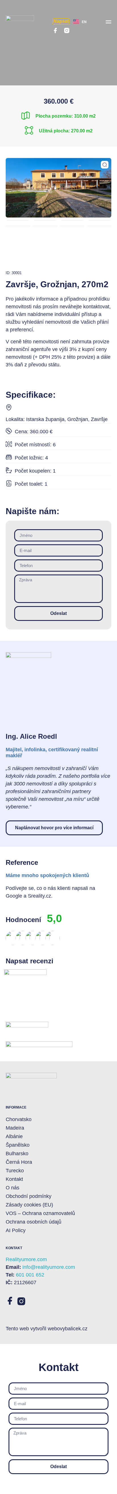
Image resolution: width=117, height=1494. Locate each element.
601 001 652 (30, 1275)
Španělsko (18, 1145)
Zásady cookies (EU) (29, 1205)
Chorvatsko (19, 1119)
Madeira (15, 1128)
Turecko (15, 1170)
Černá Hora (19, 1162)
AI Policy (16, 1230)
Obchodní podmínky (28, 1196)
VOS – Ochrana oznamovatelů (40, 1213)
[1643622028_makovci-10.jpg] (58, 187)
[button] (108, 21)
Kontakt (14, 1179)
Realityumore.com (26, 1259)
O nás (12, 1188)
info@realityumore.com (48, 1267)
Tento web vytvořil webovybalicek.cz (46, 1328)
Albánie (14, 1136)
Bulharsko (17, 1153)
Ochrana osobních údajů (33, 1222)
